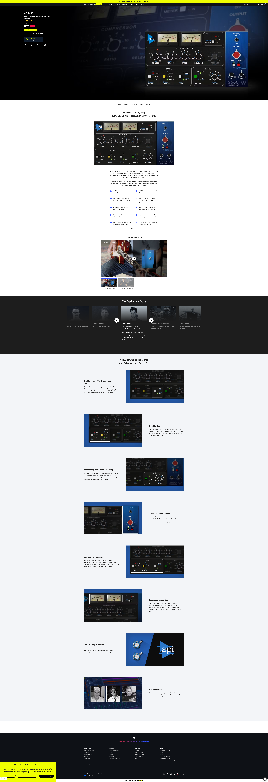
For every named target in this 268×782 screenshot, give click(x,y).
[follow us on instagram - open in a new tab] (167, 774)
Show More (133, 228)
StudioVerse (111, 756)
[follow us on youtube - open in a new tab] (171, 774)
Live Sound (111, 762)
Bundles (111, 754)
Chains (141, 104)
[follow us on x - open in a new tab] (164, 774)
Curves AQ (86, 752)
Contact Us (162, 752)
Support (136, 758)
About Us (161, 754)
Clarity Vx (86, 756)
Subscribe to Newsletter (165, 750)
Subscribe (45, 30)
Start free (99, 4)
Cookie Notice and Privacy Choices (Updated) (169, 760)
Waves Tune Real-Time (89, 750)
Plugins (111, 752)
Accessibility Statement (165, 762)
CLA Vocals (86, 762)
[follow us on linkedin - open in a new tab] (174, 774)
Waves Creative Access (89, 4)
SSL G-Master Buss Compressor (91, 765)
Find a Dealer (137, 764)
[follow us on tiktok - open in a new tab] (177, 774)
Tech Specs (134, 104)
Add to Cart (31, 30)
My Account (137, 750)
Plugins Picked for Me (139, 754)
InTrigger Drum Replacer (89, 760)
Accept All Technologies (46, 776)
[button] (3, 778)
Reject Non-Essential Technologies (27, 776)
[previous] (116, 320)
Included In (126, 104)
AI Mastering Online (139, 756)
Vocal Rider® (87, 758)
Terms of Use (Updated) (165, 756)
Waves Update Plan (139, 752)
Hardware (111, 764)
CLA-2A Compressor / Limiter (90, 764)
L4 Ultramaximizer (88, 754)
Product (119, 104)
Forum (136, 762)
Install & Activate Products (114, 760)
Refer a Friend (112, 765)
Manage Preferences (9, 776)
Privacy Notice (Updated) (165, 758)
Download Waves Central (114, 758)
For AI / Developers (164, 765)
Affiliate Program (138, 760)
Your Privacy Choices (91, 775)
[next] (151, 320)
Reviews (148, 104)
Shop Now (146, 1)
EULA (161, 764)
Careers (136, 765)
